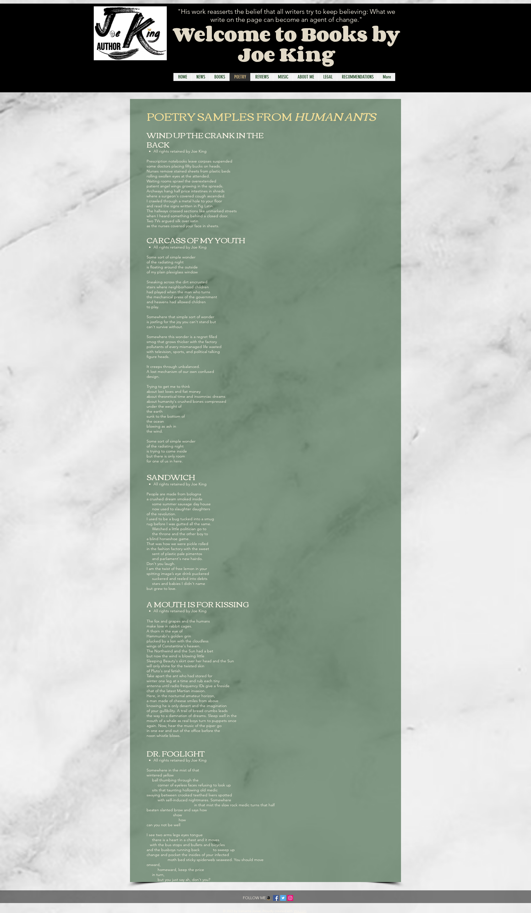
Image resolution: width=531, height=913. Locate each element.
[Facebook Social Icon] (276, 898)
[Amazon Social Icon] (269, 898)
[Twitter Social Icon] (283, 898)
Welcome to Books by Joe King (286, 44)
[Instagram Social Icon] (290, 898)
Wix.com (300, 911)
